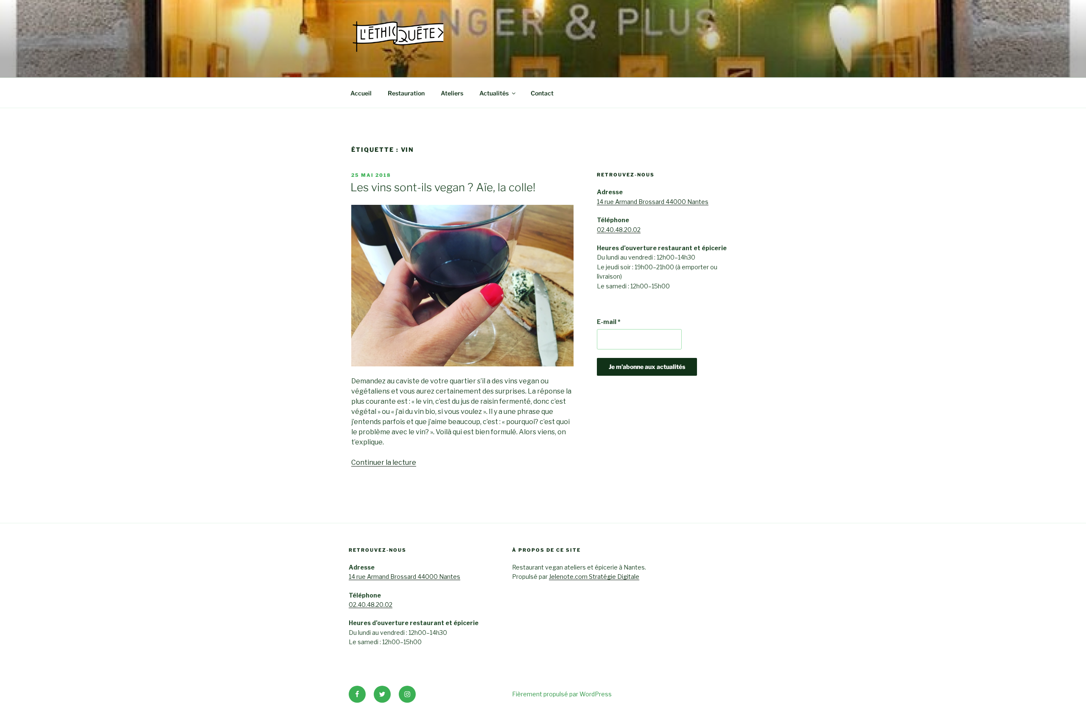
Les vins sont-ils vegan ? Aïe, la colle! (442, 187)
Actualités (494, 93)
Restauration (406, 93)
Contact (542, 93)
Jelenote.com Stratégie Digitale (594, 576)
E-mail (609, 321)
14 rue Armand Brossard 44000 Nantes (652, 201)
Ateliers (452, 93)
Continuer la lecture (383, 462)
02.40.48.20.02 (619, 229)
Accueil (361, 93)
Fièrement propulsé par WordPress (562, 694)
